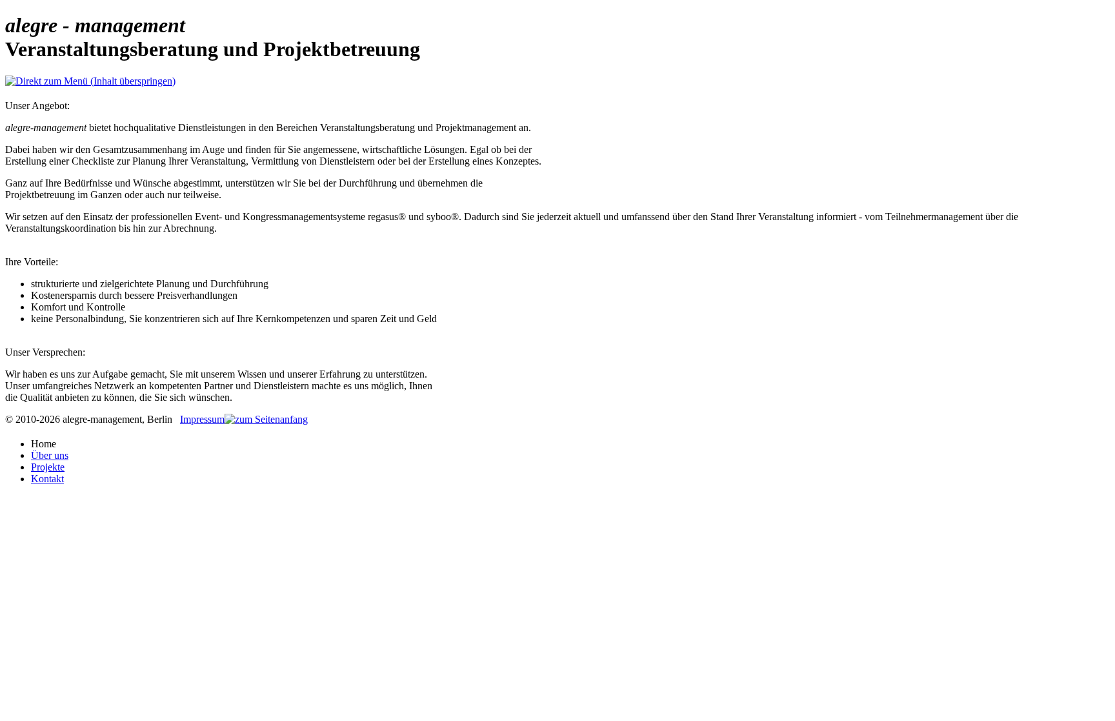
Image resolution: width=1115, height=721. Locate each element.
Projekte (48, 467)
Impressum (202, 419)
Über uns (49, 455)
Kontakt (47, 478)
